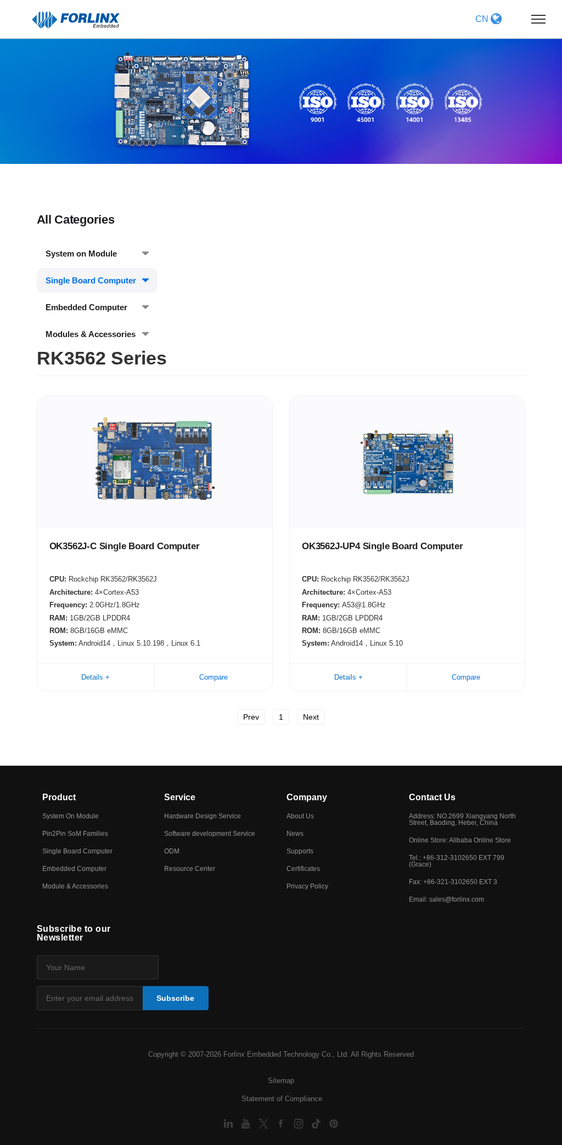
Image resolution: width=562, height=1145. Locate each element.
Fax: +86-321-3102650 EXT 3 (453, 882)
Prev (251, 717)
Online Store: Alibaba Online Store (460, 840)
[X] (264, 1123)
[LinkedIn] (229, 1123)
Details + (95, 677)
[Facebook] (282, 1123)
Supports (299, 851)
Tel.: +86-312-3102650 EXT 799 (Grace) (456, 861)
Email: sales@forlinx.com (446, 899)
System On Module (70, 816)
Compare (213, 677)
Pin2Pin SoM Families (75, 834)
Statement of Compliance (281, 1099)
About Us (300, 816)
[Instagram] (300, 1123)
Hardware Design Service (202, 816)
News (295, 834)
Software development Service (209, 834)
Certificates (303, 869)
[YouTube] (247, 1123)
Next (311, 717)
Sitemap (281, 1080)
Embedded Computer (86, 307)
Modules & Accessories (91, 334)
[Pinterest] (334, 1123)
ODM (171, 851)
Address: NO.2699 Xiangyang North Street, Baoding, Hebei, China (462, 819)
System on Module (81, 253)
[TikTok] (317, 1123)
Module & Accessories (75, 886)
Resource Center (189, 869)
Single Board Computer (91, 280)
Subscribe (175, 998)
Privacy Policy (307, 886)
